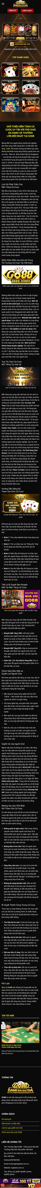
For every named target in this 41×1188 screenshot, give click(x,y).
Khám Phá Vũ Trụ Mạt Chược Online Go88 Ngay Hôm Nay (12, 1046)
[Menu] (3, 3)
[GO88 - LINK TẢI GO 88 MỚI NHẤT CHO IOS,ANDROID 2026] (20, 4)
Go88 (8, 149)
